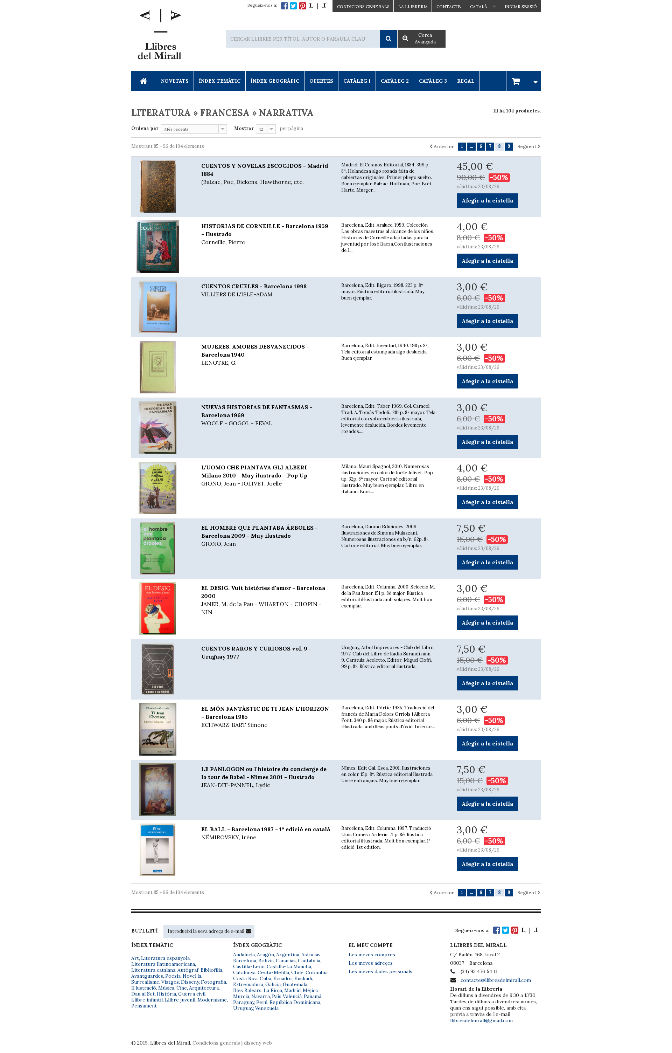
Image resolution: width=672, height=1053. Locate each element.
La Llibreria (413, 6)
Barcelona (244, 960)
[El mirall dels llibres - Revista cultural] (317, 5)
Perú (261, 1002)
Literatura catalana (153, 970)
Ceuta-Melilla (273, 972)
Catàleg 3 (433, 81)
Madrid (292, 990)
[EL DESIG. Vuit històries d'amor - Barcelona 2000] (161, 608)
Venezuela (267, 1008)
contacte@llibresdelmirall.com (496, 980)
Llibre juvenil (180, 1000)
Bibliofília (211, 970)
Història (166, 994)
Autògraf (187, 970)
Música (166, 988)
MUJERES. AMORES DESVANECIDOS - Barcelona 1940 (255, 354)
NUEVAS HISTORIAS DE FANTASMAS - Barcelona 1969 (256, 415)
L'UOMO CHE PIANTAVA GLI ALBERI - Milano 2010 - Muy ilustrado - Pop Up (256, 475)
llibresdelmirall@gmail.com (481, 1020)
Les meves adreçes (371, 963)
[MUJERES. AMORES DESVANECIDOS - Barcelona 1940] (161, 367)
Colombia (317, 972)
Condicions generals (216, 1043)
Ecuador (282, 978)
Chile (297, 972)
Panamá (312, 996)
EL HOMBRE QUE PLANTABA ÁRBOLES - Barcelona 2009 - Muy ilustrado (259, 535)
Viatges (170, 982)
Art (135, 958)
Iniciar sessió (521, 6)
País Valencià (287, 996)
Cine (181, 988)
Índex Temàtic (219, 81)
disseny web (258, 1043)
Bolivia (266, 960)
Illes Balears (247, 990)
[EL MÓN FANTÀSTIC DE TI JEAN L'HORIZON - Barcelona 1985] (161, 729)
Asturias (311, 954)
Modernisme (212, 1000)
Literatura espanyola (165, 958)
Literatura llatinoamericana (163, 964)
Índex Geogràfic (275, 81)
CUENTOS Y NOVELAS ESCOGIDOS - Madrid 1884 (264, 173)
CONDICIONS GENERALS (363, 6)
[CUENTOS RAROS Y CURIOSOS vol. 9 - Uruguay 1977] (161, 669)
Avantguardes (147, 976)
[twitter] (293, 5)
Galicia (273, 984)
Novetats (175, 81)
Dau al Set (143, 994)
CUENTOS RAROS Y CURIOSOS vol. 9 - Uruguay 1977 (256, 652)
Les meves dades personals (380, 971)
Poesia (173, 976)
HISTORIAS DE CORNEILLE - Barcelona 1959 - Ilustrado (264, 234)
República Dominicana (295, 1002)
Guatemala (295, 984)
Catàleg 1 (357, 81)
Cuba (265, 978)
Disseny (190, 982)
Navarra (260, 996)
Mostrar (244, 128)
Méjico (310, 990)
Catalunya (244, 972)
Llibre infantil (147, 1000)
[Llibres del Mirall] (159, 36)
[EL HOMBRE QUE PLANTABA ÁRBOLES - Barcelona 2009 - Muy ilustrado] (161, 548)
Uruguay (243, 1008)
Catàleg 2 (395, 81)
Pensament (144, 1006)
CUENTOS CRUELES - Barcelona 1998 (254, 290)
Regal (466, 81)
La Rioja (273, 990)
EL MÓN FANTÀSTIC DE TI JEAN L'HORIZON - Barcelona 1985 (265, 716)
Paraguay (243, 1002)
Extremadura (248, 984)
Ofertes (321, 81)
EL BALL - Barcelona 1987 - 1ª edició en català (265, 833)
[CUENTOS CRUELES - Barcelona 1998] (161, 307)
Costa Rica (245, 978)
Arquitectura (204, 988)
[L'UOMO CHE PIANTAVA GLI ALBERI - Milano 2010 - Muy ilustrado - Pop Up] (161, 488)
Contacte (448, 6)
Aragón (265, 954)
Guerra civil (191, 994)
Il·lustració (143, 988)
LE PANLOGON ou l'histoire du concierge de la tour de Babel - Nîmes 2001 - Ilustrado (264, 777)
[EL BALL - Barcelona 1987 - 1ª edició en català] (161, 850)
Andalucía (244, 954)
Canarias (286, 960)
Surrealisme (145, 982)
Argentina (287, 954)
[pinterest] (302, 5)
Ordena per (145, 128)
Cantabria (309, 960)
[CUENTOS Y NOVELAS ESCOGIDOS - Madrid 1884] (161, 186)
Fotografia (213, 982)
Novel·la (192, 976)
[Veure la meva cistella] (523, 81)
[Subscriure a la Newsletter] (248, 931)
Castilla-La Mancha (289, 966)
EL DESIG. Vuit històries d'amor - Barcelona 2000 (263, 599)
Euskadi (303, 978)
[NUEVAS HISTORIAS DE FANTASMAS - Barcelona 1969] (161, 427)
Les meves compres (372, 954)
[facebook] (284, 5)
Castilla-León (249, 966)
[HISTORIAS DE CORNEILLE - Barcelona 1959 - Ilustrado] (161, 246)
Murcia (241, 996)
